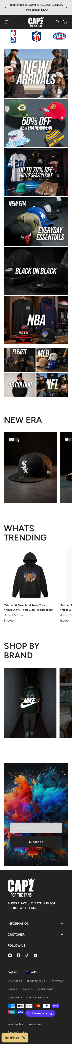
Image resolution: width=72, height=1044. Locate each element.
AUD (34, 972)
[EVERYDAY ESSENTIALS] (36, 221)
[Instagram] (10, 955)
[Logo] (36, 22)
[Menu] (7, 22)
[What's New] (36, 73)
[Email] (35, 955)
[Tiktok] (27, 955)
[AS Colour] (20, 385)
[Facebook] (18, 955)
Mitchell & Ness (13, 615)
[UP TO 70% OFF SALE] (36, 172)
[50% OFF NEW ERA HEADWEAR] (36, 123)
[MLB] (52, 360)
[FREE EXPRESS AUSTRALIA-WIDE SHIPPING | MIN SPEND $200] (36, 7)
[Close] (23, 1037)
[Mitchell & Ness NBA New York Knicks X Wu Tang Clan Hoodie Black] (30, 574)
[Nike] (30, 703)
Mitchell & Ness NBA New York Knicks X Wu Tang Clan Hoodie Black (28, 607)
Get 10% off (12, 1038)
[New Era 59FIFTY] (30, 467)
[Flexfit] (20, 360)
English (12, 972)
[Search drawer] (57, 22)
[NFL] (52, 385)
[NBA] (36, 320)
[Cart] (65, 22)
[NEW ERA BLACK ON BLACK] (36, 271)
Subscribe (36, 842)
